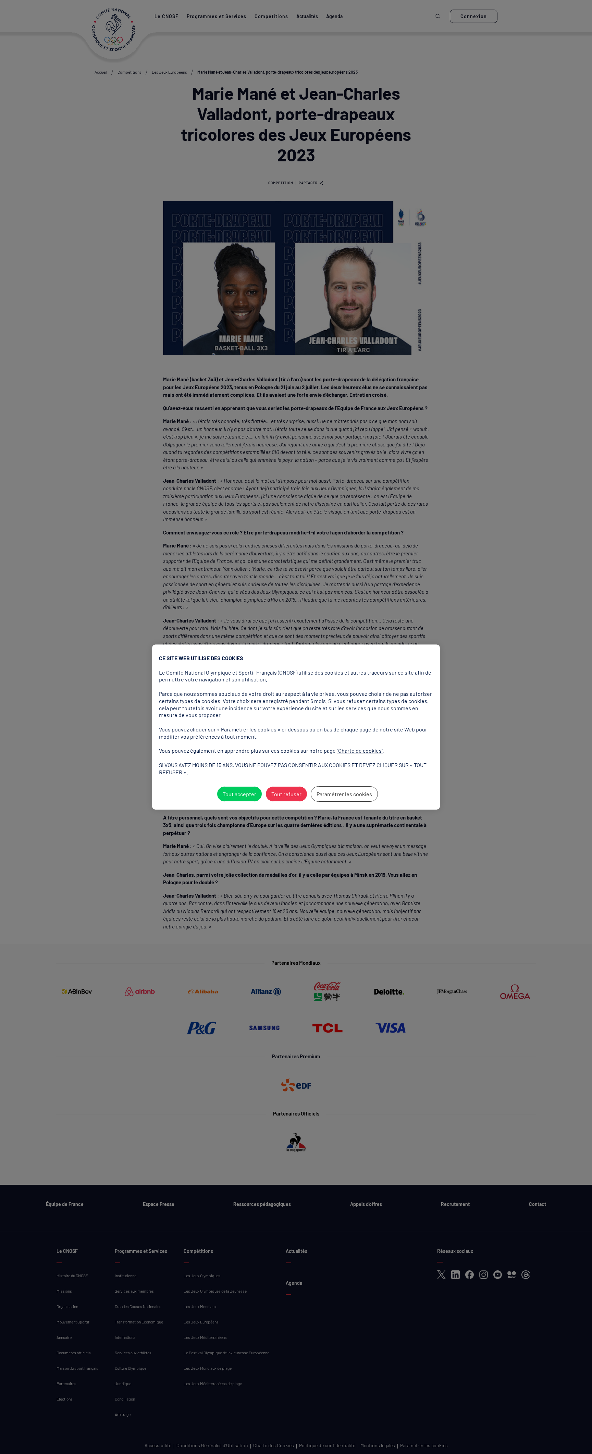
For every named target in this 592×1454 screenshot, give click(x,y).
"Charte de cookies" (360, 750)
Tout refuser (286, 794)
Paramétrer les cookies (344, 794)
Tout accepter (239, 794)
